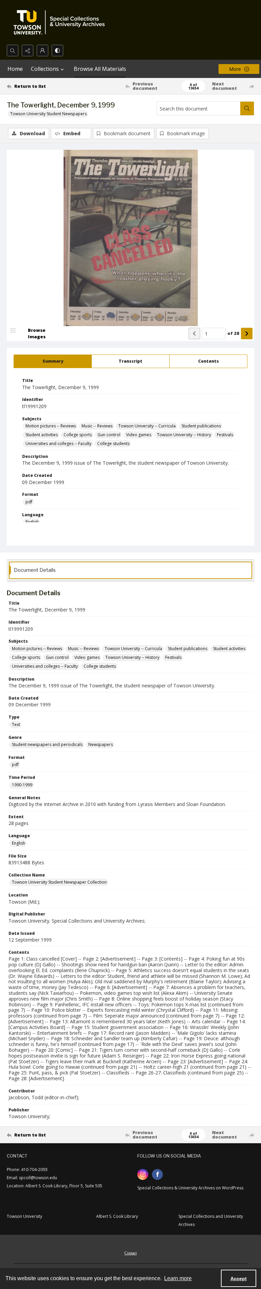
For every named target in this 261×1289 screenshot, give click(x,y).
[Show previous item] (194, 333)
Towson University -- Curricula (147, 426)
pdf (28, 502)
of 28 (233, 333)
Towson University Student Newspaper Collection (59, 882)
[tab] (52, 361)
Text (16, 724)
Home (15, 69)
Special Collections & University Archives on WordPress (190, 1188)
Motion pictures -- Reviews (50, 426)
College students (113, 443)
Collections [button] (45, 69)
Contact (130, 1253)
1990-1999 (22, 785)
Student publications (201, 426)
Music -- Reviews (97, 426)
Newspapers (100, 744)
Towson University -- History (184, 435)
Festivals (225, 435)
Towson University (24, 1216)
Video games (138, 435)
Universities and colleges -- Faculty (58, 443)
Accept (238, 1278)
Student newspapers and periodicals (47, 744)
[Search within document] (247, 108)
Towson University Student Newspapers (48, 114)
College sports (78, 435)
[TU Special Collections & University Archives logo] (61, 22)
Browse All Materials (100, 69)
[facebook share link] (157, 1174)
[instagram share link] (142, 1174)
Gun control (109, 435)
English (32, 522)
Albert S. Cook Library (117, 1216)
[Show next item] (247, 333)
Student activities (41, 435)
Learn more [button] (178, 1278)
